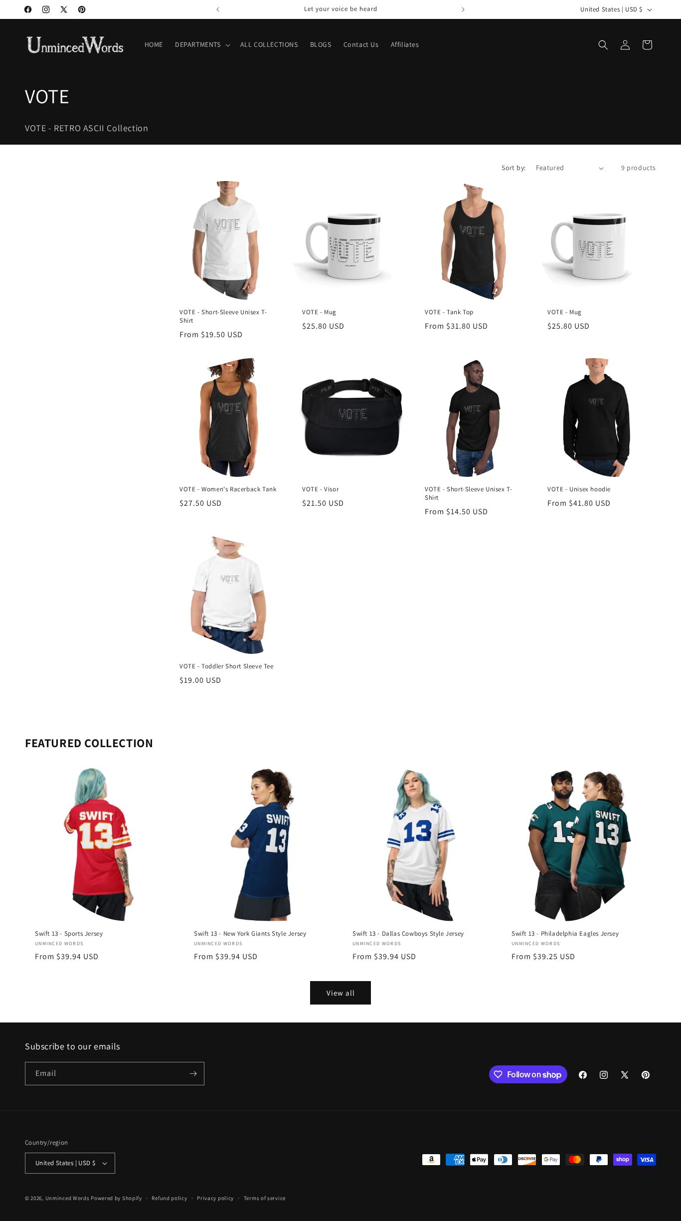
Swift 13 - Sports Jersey (69, 933)
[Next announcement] (463, 9)
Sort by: (513, 167)
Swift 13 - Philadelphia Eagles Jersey (565, 933)
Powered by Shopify (116, 1198)
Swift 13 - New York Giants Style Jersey (250, 933)
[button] (201, 44)
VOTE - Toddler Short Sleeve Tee (226, 666)
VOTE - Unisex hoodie (579, 489)
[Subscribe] (193, 1073)
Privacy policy (215, 1198)
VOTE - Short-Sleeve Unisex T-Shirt (223, 316)
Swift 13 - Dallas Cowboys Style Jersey (408, 933)
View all (341, 993)
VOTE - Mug (319, 312)
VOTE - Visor (320, 489)
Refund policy (169, 1198)
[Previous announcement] (218, 9)
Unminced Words (67, 1198)
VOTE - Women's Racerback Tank (227, 489)
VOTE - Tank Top (449, 312)
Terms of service (265, 1198)
